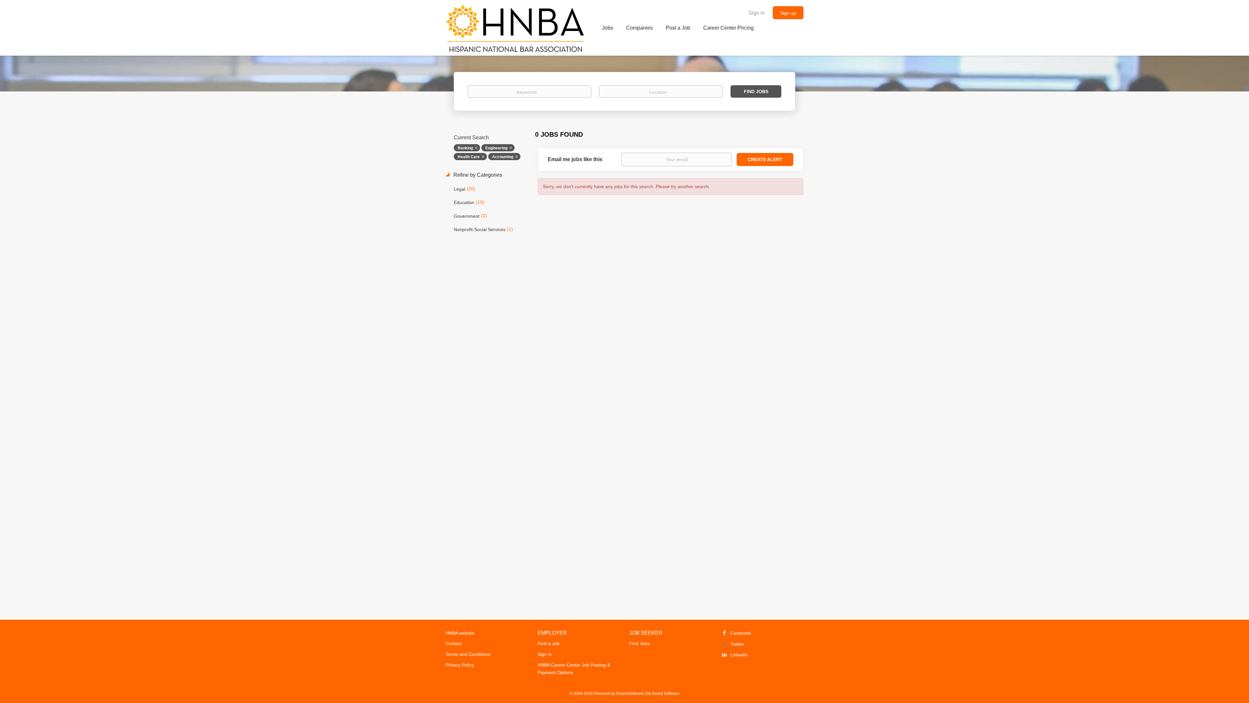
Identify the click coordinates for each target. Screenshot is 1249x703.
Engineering (496, 148)
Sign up (788, 13)
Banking (465, 148)
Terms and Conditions (468, 654)
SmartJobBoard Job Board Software (647, 693)
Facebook (741, 633)
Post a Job (548, 643)
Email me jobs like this (575, 159)
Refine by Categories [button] (477, 175)
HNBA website (460, 633)
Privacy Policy (460, 665)
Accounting (502, 157)
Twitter (737, 644)
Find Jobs (756, 91)
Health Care (469, 157)
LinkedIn (739, 654)
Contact (454, 643)
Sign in (756, 13)
